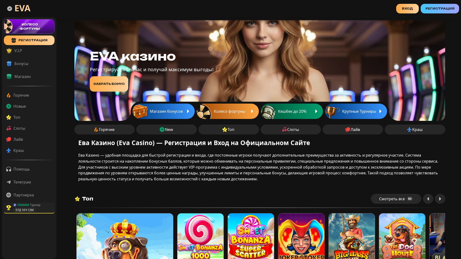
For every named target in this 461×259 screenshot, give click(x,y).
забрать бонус (109, 84)
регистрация (33, 40)
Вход (407, 8)
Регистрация (440, 8)
